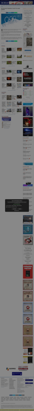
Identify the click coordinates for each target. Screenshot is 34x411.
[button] (17, 204)
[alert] (17, 205)
